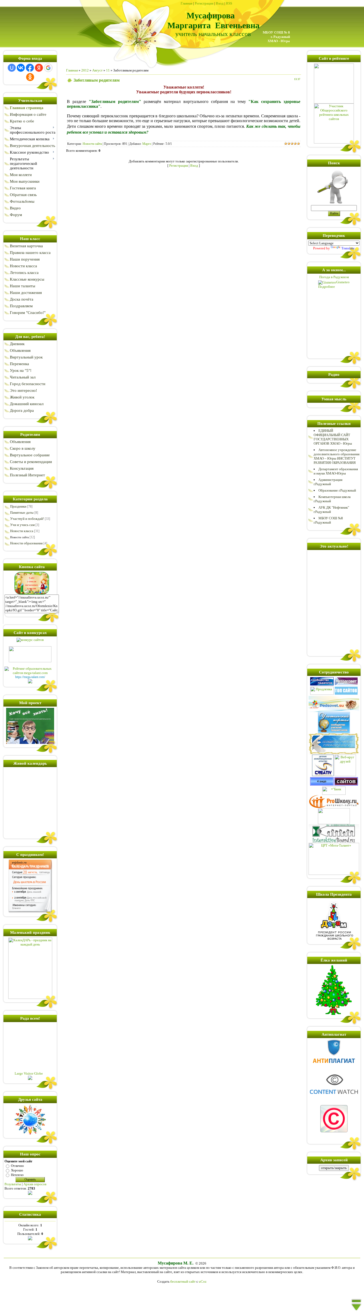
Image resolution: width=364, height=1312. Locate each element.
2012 (85, 70)
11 (108, 70)
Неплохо (17, 1175)
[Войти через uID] (12, 68)
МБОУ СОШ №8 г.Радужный (328, 520)
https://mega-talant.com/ (30, 677)
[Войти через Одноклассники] (30, 77)
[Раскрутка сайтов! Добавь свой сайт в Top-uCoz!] (346, 694)
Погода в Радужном (334, 277)
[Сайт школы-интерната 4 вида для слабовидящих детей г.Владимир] (322, 784)
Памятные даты (22, 513)
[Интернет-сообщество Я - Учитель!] (322, 684)
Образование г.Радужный (337, 490)
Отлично (17, 1166)
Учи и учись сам (22, 525)
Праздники (18, 506)
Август (97, 70)
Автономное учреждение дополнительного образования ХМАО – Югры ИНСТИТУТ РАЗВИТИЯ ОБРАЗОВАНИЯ (336, 456)
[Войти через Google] (48, 67)
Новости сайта (19, 537)
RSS (229, 3)
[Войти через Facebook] (30, 68)
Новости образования (26, 543)
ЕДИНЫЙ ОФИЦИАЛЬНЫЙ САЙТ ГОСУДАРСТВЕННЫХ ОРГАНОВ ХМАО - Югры (333, 437)
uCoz (203, 1281)
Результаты (13, 1184)
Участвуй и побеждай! (27, 519)
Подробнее (326, 287)
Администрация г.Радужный (328, 482)
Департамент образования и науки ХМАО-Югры (336, 471)
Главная (186, 3)
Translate (348, 248)
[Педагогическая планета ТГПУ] (334, 823)
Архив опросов (34, 1184)
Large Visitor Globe (29, 1073)
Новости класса (21, 531)
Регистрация (204, 3)
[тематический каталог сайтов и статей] (346, 784)
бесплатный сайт (183, 1281)
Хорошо (17, 1170)
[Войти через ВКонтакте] (21, 68)
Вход (220, 3)
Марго (146, 144)
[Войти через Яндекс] (39, 68)
